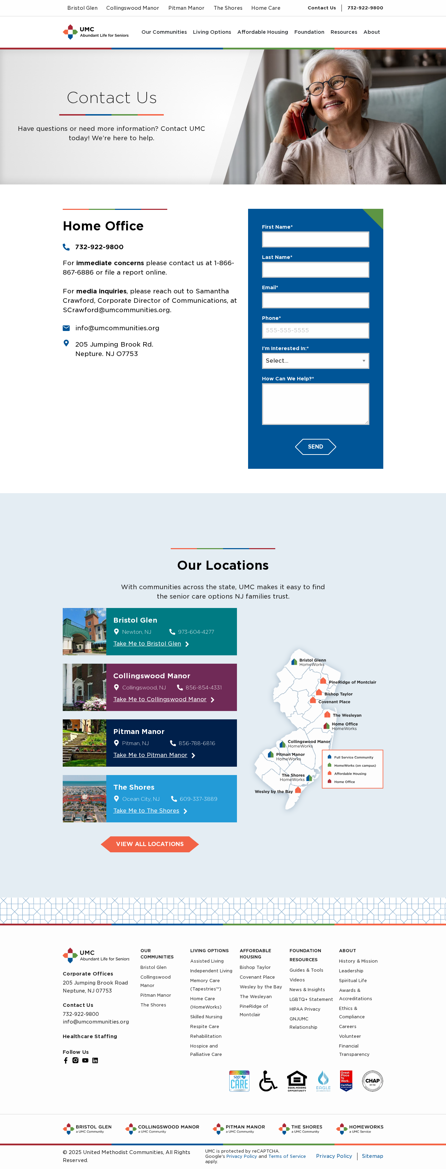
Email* (270, 287)
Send (315, 447)
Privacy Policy (241, 1156)
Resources (303, 959)
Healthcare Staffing (90, 1036)
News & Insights (307, 989)
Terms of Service (287, 1156)
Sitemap (372, 1156)
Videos (297, 979)
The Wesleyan (256, 996)
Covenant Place (257, 977)
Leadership (351, 970)
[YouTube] (85, 1060)
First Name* (277, 227)
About (347, 950)
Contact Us (322, 7)
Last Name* (277, 257)
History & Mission (358, 961)
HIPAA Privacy (305, 1009)
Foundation (305, 950)
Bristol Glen (153, 967)
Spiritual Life (353, 980)
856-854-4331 (204, 687)
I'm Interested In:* (285, 348)
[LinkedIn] (95, 1060)
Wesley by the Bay (261, 986)
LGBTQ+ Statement (311, 999)
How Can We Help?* (288, 378)
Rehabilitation (206, 1036)
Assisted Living (207, 961)
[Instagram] (75, 1060)
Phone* (271, 318)
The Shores (153, 1005)
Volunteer (350, 1036)
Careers (347, 1026)
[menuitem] (164, 32)
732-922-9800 (365, 7)
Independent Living (211, 970)
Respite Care (204, 1026)
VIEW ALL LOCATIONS (150, 844)
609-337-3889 (198, 799)
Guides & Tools (306, 970)
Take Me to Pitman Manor (150, 755)
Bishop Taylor (255, 967)
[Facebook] (66, 1060)
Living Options (209, 950)
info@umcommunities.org (96, 1022)
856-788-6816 (197, 743)
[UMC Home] (96, 32)
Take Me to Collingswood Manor (160, 699)
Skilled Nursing (206, 1016)
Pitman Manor (155, 995)
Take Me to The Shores (146, 810)
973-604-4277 (196, 632)
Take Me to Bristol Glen (147, 643)
